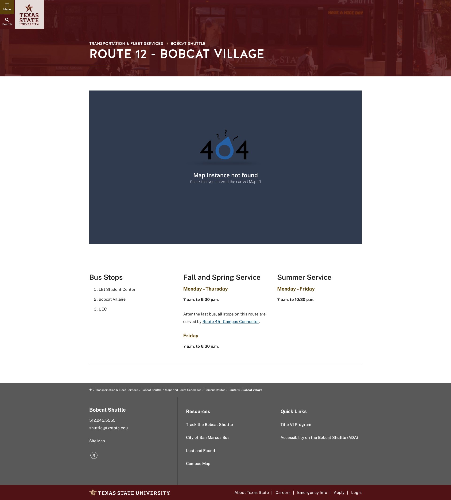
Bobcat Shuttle (188, 43)
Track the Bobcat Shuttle (209, 424)
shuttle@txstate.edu (108, 427)
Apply (339, 492)
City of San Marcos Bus (207, 437)
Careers (283, 492)
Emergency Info (312, 492)
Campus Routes (215, 390)
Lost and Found (200, 450)
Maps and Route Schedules (183, 390)
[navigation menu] (7, 7)
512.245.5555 (102, 420)
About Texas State (251, 492)
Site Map (97, 441)
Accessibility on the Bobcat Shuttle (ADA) (319, 437)
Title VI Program (295, 424)
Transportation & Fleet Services (126, 43)
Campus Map (198, 463)
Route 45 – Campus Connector (230, 321)
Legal (356, 492)
